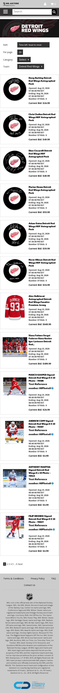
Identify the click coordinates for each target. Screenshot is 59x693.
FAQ (53, 578)
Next (20, 564)
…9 (15, 564)
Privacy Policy (38, 578)
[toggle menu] (5, 11)
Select (23, 59)
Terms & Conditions (13, 578)
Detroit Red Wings (29, 66)
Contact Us (29, 585)
